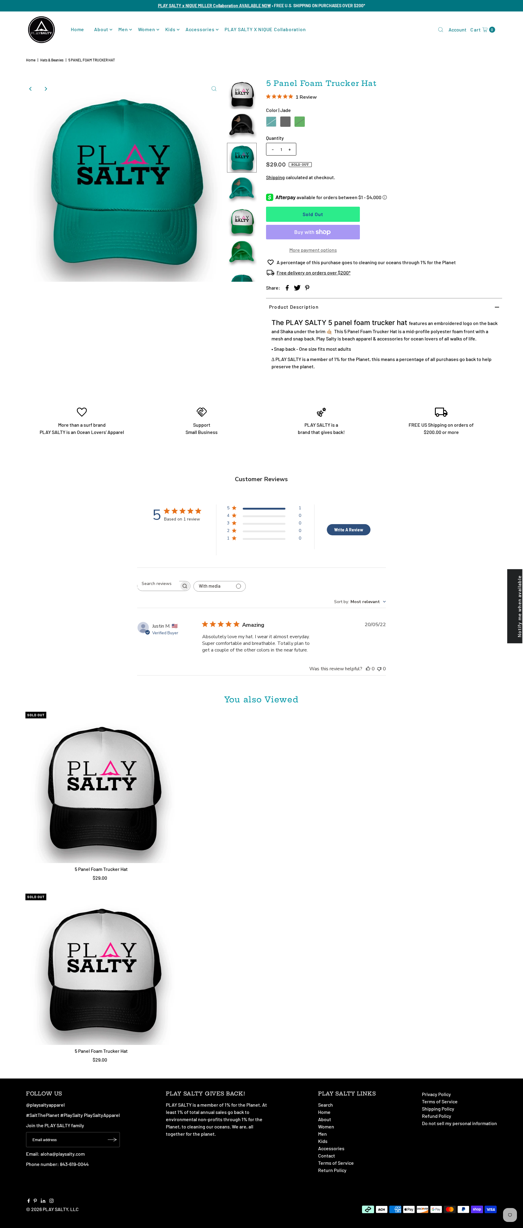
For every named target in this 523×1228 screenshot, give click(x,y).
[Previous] (30, 88)
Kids (170, 29)
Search (325, 1105)
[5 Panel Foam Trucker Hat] (101, 787)
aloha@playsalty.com (63, 1154)
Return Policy (332, 1170)
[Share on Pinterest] (307, 287)
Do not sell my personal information (459, 1123)
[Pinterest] (35, 1201)
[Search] (440, 29)
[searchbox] (158, 583)
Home (77, 29)
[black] (285, 122)
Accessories (200, 29)
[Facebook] (29, 1201)
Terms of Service (336, 1163)
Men (123, 29)
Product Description (294, 307)
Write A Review (348, 529)
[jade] (271, 122)
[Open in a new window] (287, 287)
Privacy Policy (436, 1094)
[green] (299, 122)
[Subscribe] (112, 1139)
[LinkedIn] (43, 1201)
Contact (326, 1155)
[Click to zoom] (214, 88)
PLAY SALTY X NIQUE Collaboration (265, 29)
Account (457, 29)
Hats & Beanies (52, 60)
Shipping (275, 177)
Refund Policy (436, 1116)
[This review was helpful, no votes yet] (368, 668)
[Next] (45, 88)
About (101, 29)
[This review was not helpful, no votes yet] (379, 668)
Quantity (275, 138)
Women (146, 29)
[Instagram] (51, 1201)
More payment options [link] (313, 250)
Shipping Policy (438, 1108)
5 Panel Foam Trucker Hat (101, 869)
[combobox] (360, 602)
